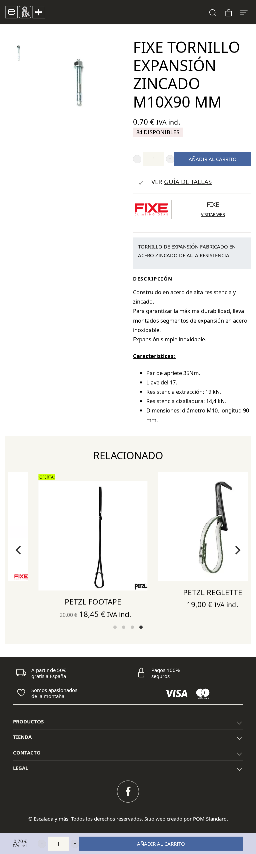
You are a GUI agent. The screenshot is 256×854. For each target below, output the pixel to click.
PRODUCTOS (28, 721)
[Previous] (19, 550)
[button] (137, 159)
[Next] (237, 550)
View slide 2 (123, 627)
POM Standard (210, 818)
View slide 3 (132, 627)
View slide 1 (115, 627)
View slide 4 (141, 627)
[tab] (128, 722)
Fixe (213, 204)
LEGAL (20, 767)
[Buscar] (213, 12)
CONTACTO (27, 752)
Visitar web (213, 214)
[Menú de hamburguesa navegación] (244, 12)
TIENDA (22, 736)
